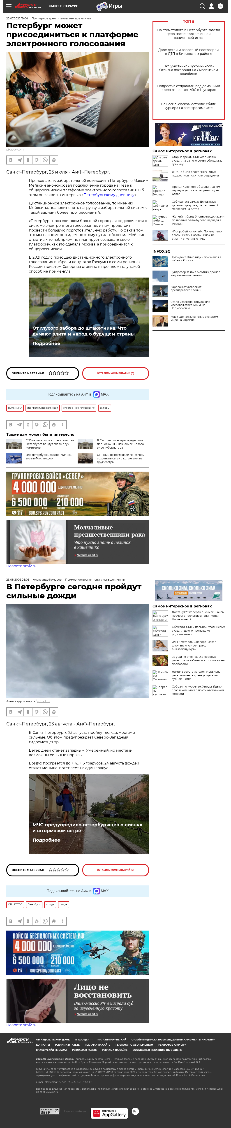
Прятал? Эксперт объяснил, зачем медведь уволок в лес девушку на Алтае (196, 190)
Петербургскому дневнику (108, 195)
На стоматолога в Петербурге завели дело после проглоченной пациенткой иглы (188, 34)
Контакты (43, 1044)
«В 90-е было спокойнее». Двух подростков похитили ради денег (195, 173)
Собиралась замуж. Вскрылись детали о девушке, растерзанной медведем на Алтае (195, 205)
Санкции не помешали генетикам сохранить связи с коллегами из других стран (120, 458)
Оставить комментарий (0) (115, 373)
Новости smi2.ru (21, 566)
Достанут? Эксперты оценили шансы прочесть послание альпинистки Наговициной (198, 615)
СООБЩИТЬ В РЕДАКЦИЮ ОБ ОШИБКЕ (157, 1050)
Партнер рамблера (75, 1111)
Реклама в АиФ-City (172, 1044)
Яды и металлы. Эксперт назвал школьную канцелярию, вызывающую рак (194, 645)
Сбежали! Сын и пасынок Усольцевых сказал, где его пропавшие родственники (198, 630)
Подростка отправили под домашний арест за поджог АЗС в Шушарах (188, 88)
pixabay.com (15, 149)
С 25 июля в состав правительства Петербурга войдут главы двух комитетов (50, 444)
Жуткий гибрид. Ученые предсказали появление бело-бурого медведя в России (198, 220)
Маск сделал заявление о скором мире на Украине (194, 318)
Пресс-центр (83, 1039)
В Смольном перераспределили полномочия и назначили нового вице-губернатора (120, 444)
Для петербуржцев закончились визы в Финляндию (49, 456)
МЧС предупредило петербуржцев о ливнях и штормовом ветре (87, 827)
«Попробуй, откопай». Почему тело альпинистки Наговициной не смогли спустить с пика (197, 235)
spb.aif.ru (43, 701)
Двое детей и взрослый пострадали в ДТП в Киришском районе (188, 52)
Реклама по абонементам (134, 1044)
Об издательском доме (53, 1039)
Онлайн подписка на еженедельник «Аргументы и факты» (173, 1039)
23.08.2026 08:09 (17, 579)
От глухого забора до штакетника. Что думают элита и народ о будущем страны (83, 331)
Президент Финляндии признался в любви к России (196, 259)
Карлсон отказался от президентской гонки (186, 288)
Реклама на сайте (97, 1044)
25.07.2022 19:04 (17, 18)
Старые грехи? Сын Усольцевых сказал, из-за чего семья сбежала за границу (197, 160)
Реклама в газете (67, 1044)
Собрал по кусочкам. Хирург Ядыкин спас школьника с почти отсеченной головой (198, 690)
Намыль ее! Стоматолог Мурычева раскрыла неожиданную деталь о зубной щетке (196, 675)
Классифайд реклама (51, 1050)
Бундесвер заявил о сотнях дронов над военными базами (195, 274)
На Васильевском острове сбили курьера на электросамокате (188, 106)
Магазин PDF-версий (111, 1039)
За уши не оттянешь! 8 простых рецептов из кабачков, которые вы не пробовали (198, 660)
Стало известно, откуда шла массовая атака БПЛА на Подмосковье (190, 305)
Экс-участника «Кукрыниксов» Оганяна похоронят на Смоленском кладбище (188, 70)
